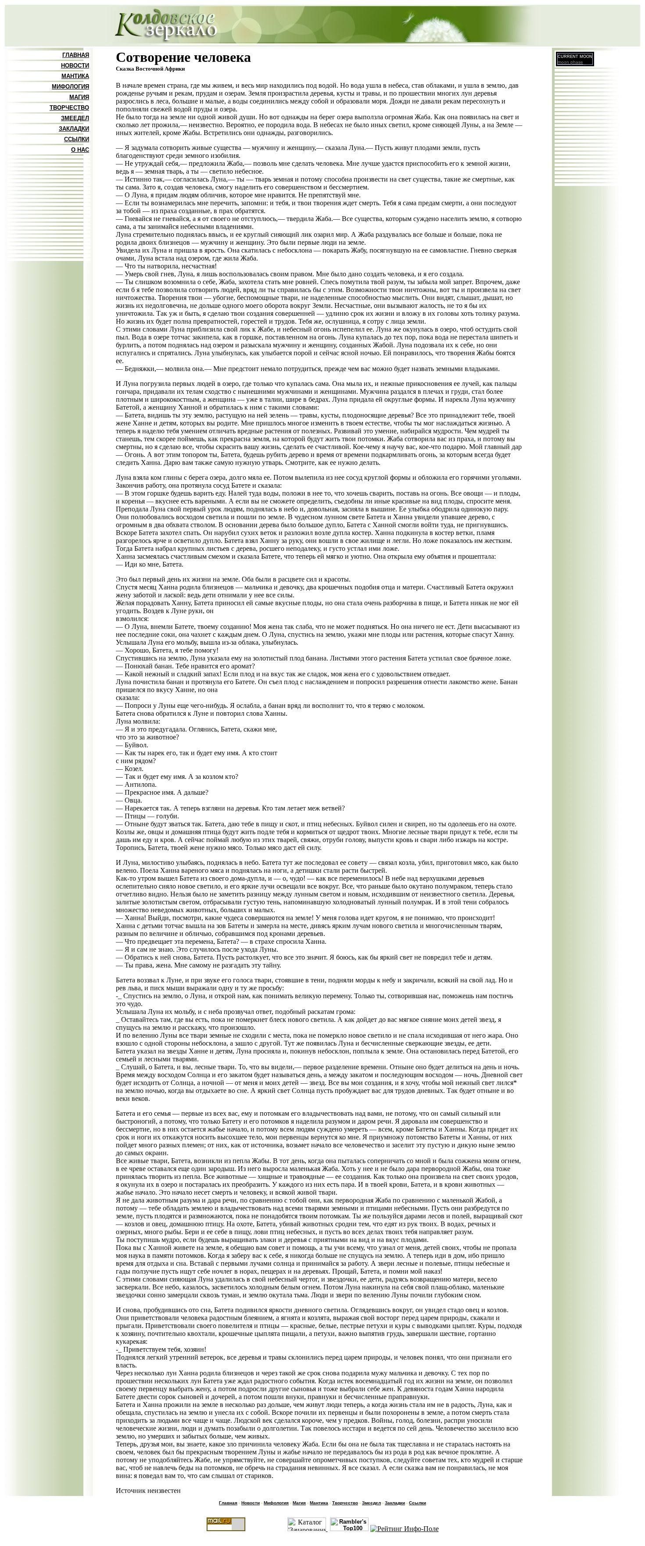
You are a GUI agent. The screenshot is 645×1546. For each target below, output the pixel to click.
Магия (299, 1502)
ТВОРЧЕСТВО (69, 107)
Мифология (276, 1502)
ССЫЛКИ (76, 139)
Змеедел (371, 1502)
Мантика (319, 1502)
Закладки (395, 1502)
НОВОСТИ (75, 65)
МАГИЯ (79, 97)
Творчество (345, 1502)
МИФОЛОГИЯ (70, 86)
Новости (250, 1502)
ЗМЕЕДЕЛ (75, 118)
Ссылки (417, 1502)
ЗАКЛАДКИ (74, 128)
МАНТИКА (75, 76)
